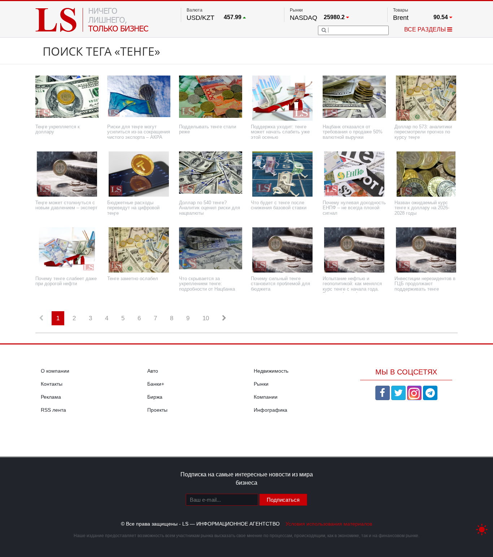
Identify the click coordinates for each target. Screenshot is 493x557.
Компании (266, 397)
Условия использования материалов (328, 524)
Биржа (154, 397)
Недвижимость (271, 371)
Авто (152, 371)
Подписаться (283, 500)
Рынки (261, 384)
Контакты (51, 384)
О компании (55, 371)
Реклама (51, 397)
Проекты (157, 410)
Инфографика (270, 410)
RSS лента (53, 410)
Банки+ (155, 384)
